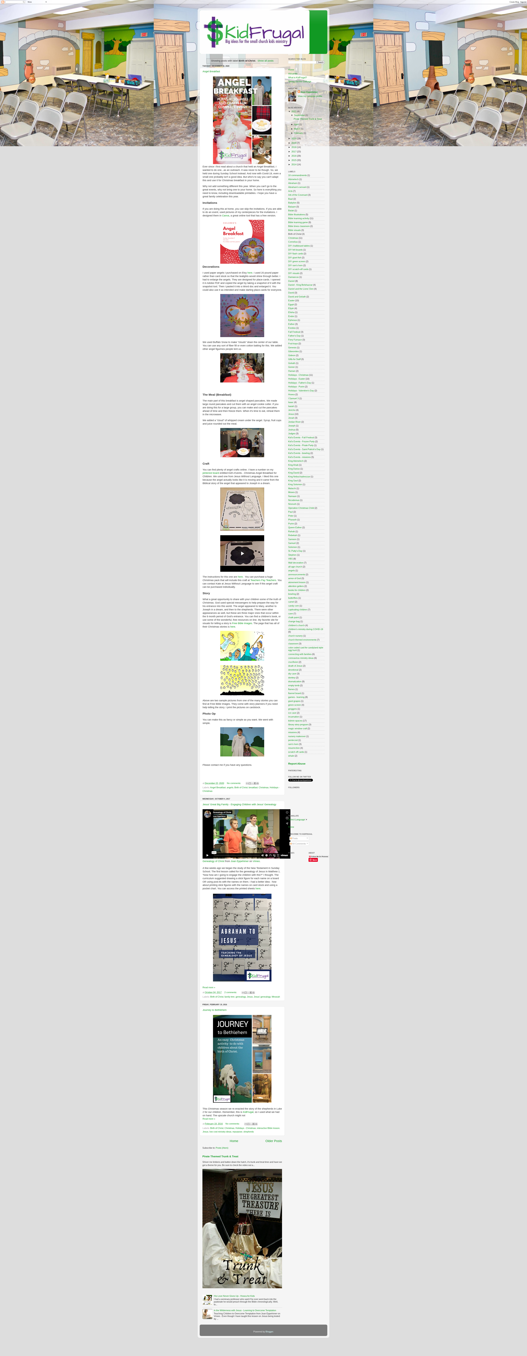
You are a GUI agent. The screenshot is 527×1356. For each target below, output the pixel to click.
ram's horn (293, 744)
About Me (293, 73)
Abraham (292, 183)
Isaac (290, 402)
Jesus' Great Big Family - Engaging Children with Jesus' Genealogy (239, 804)
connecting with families (300, 654)
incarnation (293, 716)
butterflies (293, 598)
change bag (294, 621)
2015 (294, 160)
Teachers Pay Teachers (263, 580)
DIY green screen (296, 261)
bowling (292, 594)
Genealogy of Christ (213, 861)
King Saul (293, 480)
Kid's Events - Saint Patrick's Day (304, 449)
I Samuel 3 (293, 398)
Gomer (291, 367)
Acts (290, 191)
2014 (294, 164)
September (299, 115)
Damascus (293, 277)
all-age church (295, 566)
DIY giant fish (294, 257)
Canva (225, 215)
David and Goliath (297, 296)
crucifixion (293, 662)
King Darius (294, 468)
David (291, 292)
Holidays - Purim (296, 386)
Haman (291, 371)
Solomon (292, 547)
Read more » (209, 987)
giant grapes (294, 701)
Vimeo (256, 861)
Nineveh (292, 504)
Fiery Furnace (295, 339)
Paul (290, 512)
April (296, 124)
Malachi (292, 488)
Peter (290, 516)
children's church (296, 625)
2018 (294, 147)
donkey (291, 677)
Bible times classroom (299, 226)
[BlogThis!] (249, 783)
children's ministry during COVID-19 (305, 629)
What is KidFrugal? (297, 77)
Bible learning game (298, 222)
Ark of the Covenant (297, 195)
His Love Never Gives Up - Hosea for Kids (234, 1296)
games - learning (296, 697)
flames (291, 689)
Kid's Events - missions (299, 457)
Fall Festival (294, 332)
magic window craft (297, 728)
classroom (293, 643)
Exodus (292, 328)
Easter (291, 300)
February (298, 133)
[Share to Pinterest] (257, 783)
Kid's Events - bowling (299, 453)
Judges (291, 433)
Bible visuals (294, 230)
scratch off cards (296, 752)
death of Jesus (295, 666)
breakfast (253, 787)
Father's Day (294, 335)
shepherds (248, 1131)
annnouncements (296, 574)
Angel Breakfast (211, 71)
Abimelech (293, 179)
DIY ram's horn (295, 265)
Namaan (292, 496)
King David (293, 472)
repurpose (237, 1131)
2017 (294, 151)
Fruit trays (293, 343)
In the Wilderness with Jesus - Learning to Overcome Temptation (245, 1310)
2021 (294, 111)
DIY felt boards (295, 249)
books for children (296, 590)
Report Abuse (296, 763)
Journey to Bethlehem (215, 1010)
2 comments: (230, 992)
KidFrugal (248, 1112)
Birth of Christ (241, 787)
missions (292, 732)
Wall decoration (295, 562)
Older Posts (273, 1141)
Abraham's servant (297, 187)
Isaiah (291, 406)
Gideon (291, 355)
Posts (295, 838)
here (249, 272)
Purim (291, 523)
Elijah (291, 308)
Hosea (291, 394)
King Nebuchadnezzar (299, 476)
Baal (290, 199)
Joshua (291, 429)
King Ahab (293, 465)
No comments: (234, 783)
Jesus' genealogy (262, 996)
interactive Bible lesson (268, 1128)
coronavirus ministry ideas (301, 658)
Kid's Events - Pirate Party (300, 445)
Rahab (291, 531)
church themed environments (302, 640)
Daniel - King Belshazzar (300, 285)
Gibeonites (293, 351)
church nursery (295, 636)
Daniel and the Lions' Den (300, 289)
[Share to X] (252, 783)
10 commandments (297, 175)
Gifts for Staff (294, 359)
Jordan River (294, 422)
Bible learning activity (298, 218)
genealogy (241, 996)
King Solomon (295, 484)
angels (230, 787)
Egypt (291, 304)
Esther (291, 324)
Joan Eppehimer (240, 861)
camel (291, 602)
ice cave (292, 713)
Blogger (269, 1331)
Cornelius (293, 242)
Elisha (291, 312)
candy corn (293, 605)
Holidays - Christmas (246, 1128)
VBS (290, 558)
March (297, 129)
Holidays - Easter (296, 379)
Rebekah (292, 535)
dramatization (294, 681)
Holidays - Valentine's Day (301, 390)
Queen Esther (295, 527)
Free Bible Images (242, 623)
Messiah (276, 996)
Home (234, 1141)
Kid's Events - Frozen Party (301, 441)
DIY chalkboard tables (299, 246)
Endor (291, 316)
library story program (298, 724)
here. (240, 576)
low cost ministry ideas (220, 1131)
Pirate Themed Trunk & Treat (220, 1156)
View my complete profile (310, 96)
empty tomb (293, 685)
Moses (291, 492)
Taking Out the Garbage (299, 81)
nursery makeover (297, 736)
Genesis (292, 347)
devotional (293, 670)
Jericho (291, 410)
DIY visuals (293, 273)
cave (290, 613)
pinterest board (211, 473)
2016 (294, 156)
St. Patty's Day (295, 551)
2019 (294, 143)
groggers (292, 709)
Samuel (292, 543)
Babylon (292, 202)
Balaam (292, 206)
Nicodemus (293, 500)
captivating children (297, 609)
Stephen (292, 555)
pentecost (293, 740)
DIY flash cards (295, 253)
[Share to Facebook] (255, 783)
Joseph (291, 425)
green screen (294, 705)
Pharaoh (292, 519)
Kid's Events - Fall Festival (301, 437)
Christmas (264, 787)
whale (291, 756)
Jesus (250, 996)
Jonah (291, 418)
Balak (291, 210)
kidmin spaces (295, 720)
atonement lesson (296, 582)
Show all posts (266, 60)
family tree (230, 996)
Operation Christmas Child (301, 508)
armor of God (294, 578)
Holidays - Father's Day (299, 383)
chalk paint (293, 617)
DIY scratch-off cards (298, 269)
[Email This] (247, 783)
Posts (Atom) (222, 1148)
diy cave (292, 673)
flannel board (294, 693)
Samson (292, 539)
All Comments (299, 843)
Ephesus (292, 320)
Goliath (291, 363)
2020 (294, 138)
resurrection (294, 748)
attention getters (296, 586)
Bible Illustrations (296, 214)
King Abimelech (296, 461)
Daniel (291, 281)
